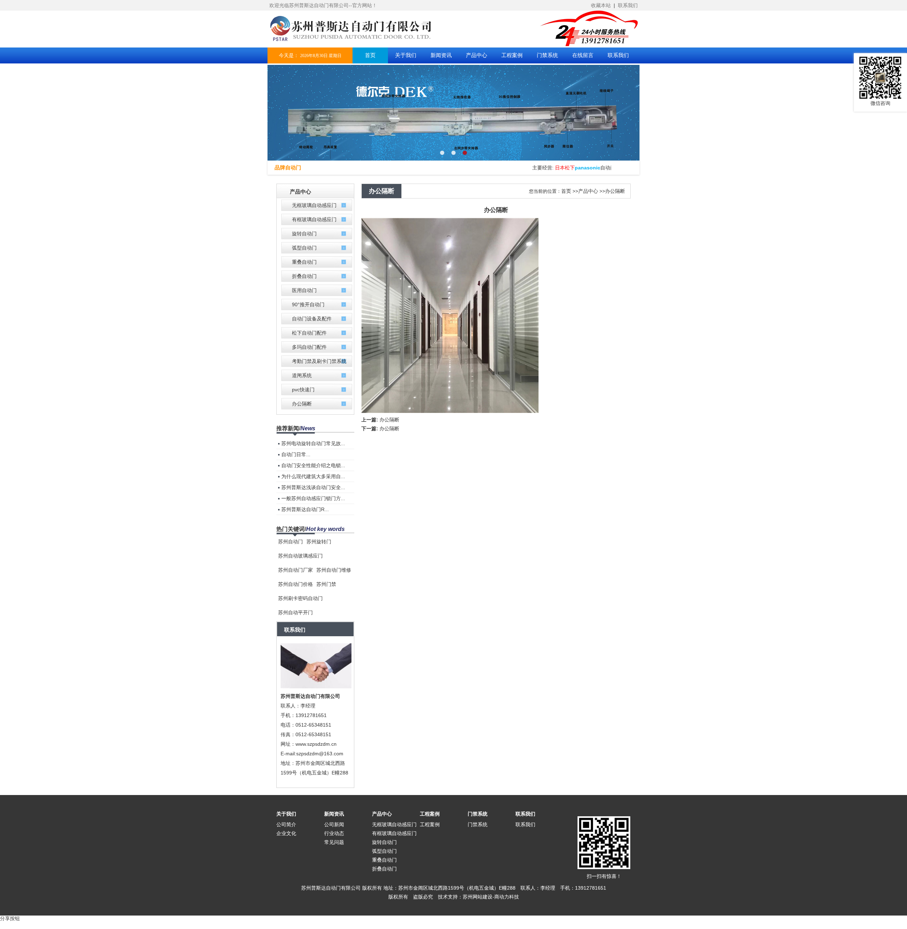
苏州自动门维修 (333, 570)
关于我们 (286, 814)
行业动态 (334, 833)
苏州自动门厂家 (295, 570)
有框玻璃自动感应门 (314, 219)
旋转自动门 (304, 233)
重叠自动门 (304, 262)
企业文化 (286, 833)
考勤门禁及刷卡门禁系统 (319, 361)
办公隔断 (302, 404)
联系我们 (628, 5)
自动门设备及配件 (312, 318)
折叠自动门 (304, 276)
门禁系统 (478, 814)
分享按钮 (10, 918)
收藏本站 (601, 5)
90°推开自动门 (308, 304)
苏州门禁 (326, 584)
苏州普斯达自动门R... (305, 509)
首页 (566, 191)
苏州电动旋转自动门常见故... (313, 443)
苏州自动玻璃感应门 (300, 556)
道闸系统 (302, 375)
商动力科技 (506, 897)
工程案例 (430, 814)
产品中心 (588, 191)
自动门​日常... (295, 454)
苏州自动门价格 (295, 584)
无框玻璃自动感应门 (314, 205)
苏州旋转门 (318, 541)
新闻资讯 (334, 814)
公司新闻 (334, 824)
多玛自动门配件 (309, 347)
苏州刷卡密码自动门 (300, 598)
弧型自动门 (304, 248)
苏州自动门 (290, 541)
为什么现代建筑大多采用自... (313, 476)
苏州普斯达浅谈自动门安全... (313, 487)
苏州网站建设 (477, 897)
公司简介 (286, 824)
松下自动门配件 (309, 333)
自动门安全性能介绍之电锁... (313, 465)
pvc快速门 (303, 389)
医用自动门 (304, 290)
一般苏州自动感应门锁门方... (313, 498)
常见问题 (334, 842)
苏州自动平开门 (295, 612)
